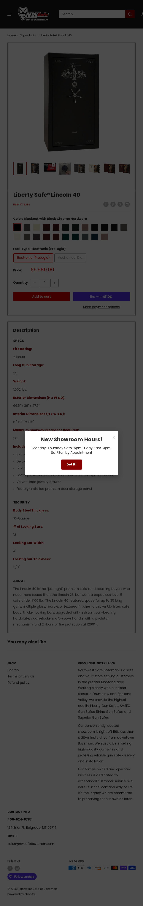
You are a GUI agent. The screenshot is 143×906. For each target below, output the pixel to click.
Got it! (71, 464)
